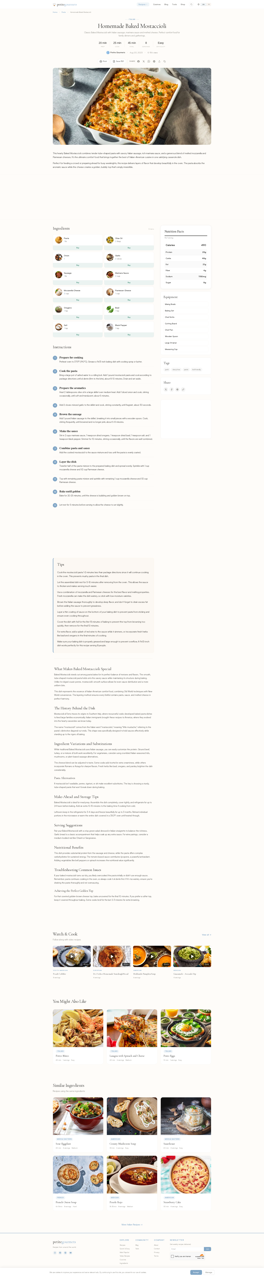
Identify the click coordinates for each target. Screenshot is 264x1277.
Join (207, 1249)
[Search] (191, 4)
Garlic (117, 255)
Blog (166, 4)
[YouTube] (70, 1253)
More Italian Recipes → (132, 1224)
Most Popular (124, 1252)
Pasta (64, 12)
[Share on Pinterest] (177, 389)
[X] (143, 61)
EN (203, 4)
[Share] (159, 61)
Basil (117, 308)
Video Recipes (125, 1256)
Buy (77, 248)
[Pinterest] (154, 61)
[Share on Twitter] (165, 389)
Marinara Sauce (122, 273)
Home (55, 12)
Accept (196, 1272)
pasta (186, 369)
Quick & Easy (125, 1248)
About (156, 1245)
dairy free (176, 369)
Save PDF (120, 61)
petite (67, 4)
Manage (208, 1272)
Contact (157, 1248)
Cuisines (157, 4)
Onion (66, 255)
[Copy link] (164, 61)
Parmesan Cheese (123, 290)
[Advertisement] (132, 197)
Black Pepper (121, 325)
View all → (206, 935)
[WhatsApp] (149, 61)
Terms (156, 1256)
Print (105, 61)
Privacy (156, 1252)
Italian (132, 19)
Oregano (68, 308)
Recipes (142, 4)
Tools (174, 4)
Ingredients (124, 1263)
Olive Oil (118, 238)
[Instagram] (55, 1253)
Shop (183, 4)
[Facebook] (138, 61)
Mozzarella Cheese (72, 290)
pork (166, 369)
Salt (65, 325)
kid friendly (196, 369)
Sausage (68, 273)
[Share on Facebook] (171, 389)
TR (209, 4)
